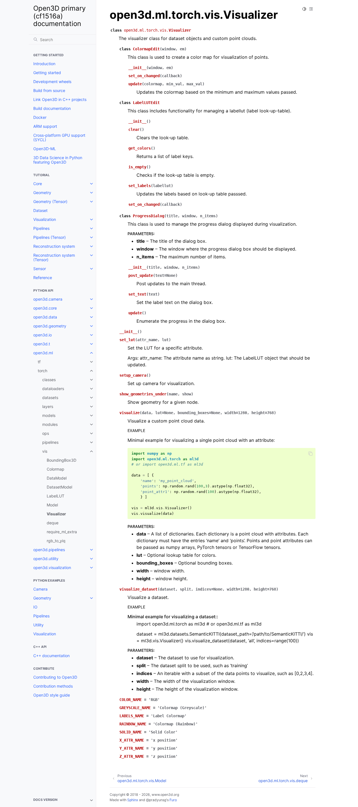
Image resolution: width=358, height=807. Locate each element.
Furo (173, 800)
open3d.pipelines (49, 549)
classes (49, 379)
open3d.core (45, 308)
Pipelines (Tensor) (49, 237)
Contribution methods (53, 686)
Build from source (49, 90)
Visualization (44, 219)
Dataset (40, 210)
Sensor (39, 268)
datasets (50, 397)
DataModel (57, 478)
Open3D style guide (51, 695)
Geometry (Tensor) (50, 201)
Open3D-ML (44, 148)
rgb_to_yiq (56, 540)
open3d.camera (47, 299)
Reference (42, 277)
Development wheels (52, 81)
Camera (40, 589)
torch (42, 370)
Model (52, 504)
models (48, 415)
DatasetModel (59, 487)
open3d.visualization (52, 567)
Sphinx (132, 800)
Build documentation (52, 108)
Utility (38, 624)
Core (37, 183)
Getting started (47, 72)
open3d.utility (45, 558)
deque (52, 522)
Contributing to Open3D (55, 677)
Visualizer (56, 513)
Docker (39, 117)
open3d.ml (43, 352)
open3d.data (45, 317)
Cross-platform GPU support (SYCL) (59, 137)
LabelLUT (55, 496)
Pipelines (41, 228)
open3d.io (42, 334)
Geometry (42, 192)
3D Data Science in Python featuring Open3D (57, 159)
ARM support (45, 126)
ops (45, 433)
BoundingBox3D (61, 460)
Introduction (44, 63)
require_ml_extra (62, 531)
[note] (62, 800)
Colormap (55, 469)
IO (35, 607)
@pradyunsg (156, 800)
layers (47, 406)
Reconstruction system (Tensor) (54, 257)
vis (44, 451)
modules (50, 424)
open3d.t (41, 343)
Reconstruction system (54, 246)
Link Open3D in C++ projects (59, 99)
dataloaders (53, 388)
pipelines (50, 442)
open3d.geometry (49, 326)
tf (39, 361)
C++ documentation (51, 655)
